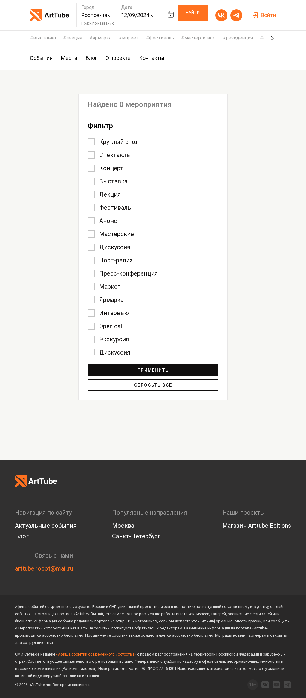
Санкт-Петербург (136, 536)
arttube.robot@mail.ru (44, 568)
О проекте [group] (118, 58)
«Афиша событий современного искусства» (96, 654)
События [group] (41, 58)
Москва (123, 525)
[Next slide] (272, 38)
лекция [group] (74, 38)
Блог (22, 536)
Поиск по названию (97, 23)
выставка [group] (44, 38)
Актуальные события (45, 525)
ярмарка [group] (102, 38)
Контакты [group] (151, 58)
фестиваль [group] (161, 38)
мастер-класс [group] (199, 38)
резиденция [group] (239, 38)
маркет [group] (130, 38)
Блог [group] (91, 58)
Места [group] (69, 58)
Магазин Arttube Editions (256, 525)
